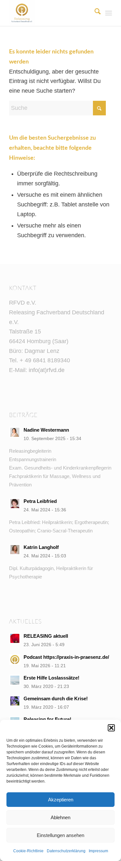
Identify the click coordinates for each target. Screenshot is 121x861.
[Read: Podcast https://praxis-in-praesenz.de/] (15, 659)
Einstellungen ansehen (60, 835)
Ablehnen (60, 817)
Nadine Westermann (46, 430)
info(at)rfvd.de (47, 370)
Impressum (98, 851)
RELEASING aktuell (46, 636)
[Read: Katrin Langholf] (15, 549)
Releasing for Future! (47, 719)
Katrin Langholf (41, 547)
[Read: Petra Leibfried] (15, 503)
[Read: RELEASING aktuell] (15, 638)
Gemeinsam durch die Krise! (56, 698)
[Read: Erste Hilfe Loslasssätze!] (15, 680)
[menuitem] (94, 13)
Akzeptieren (60, 799)
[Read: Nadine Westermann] (15, 432)
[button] (111, 728)
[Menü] (108, 13)
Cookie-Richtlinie (28, 851)
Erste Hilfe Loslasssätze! (51, 678)
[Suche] (94, 13)
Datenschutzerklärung (66, 851)
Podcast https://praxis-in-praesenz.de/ (67, 657)
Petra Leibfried (40, 501)
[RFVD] (50, 13)
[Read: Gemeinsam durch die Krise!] (15, 701)
